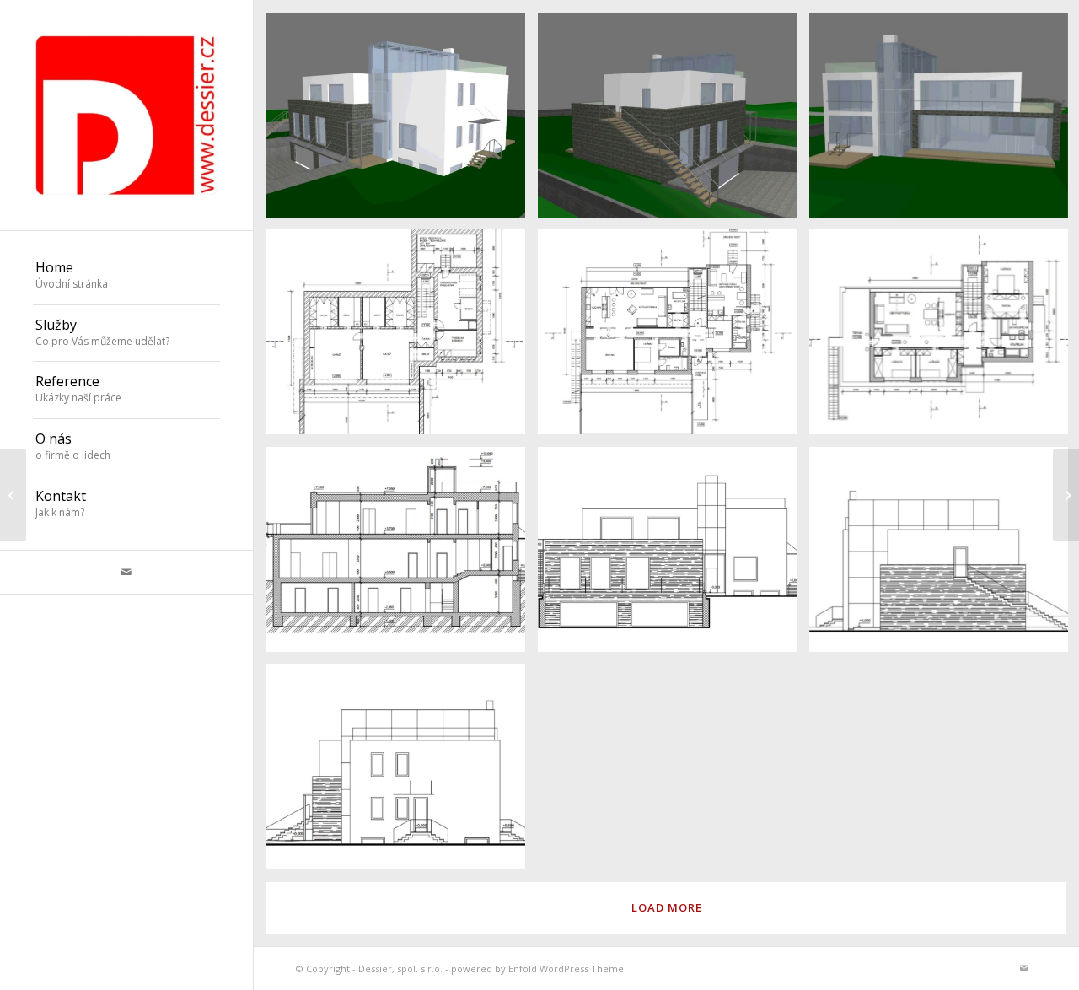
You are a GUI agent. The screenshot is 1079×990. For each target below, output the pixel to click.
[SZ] (673, 555)
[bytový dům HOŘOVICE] (13, 495)
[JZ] (402, 773)
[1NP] (673, 338)
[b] (673, 121)
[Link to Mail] (126, 572)
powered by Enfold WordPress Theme (537, 968)
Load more (666, 907)
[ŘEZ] (402, 555)
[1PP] (402, 338)
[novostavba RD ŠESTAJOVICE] (1066, 495)
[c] (402, 121)
